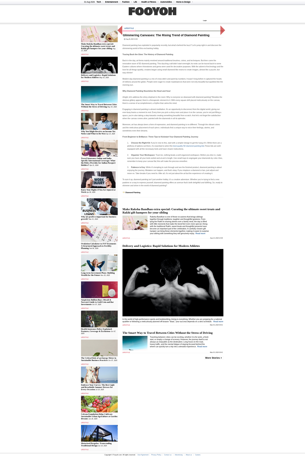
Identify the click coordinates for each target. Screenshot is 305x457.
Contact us (168, 455)
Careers (198, 455)
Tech (99, 2)
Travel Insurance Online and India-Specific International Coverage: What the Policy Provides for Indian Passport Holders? (98, 161)
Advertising (179, 455)
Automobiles (166, 2)
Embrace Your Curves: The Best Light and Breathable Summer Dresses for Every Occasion (97, 387)
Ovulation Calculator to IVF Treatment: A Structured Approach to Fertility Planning (98, 246)
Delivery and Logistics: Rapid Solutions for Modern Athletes (98, 76)
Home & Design (183, 2)
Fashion (126, 2)
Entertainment (111, 2)
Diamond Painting (132, 192)
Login (205, 20)
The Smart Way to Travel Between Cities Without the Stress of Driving (99, 105)
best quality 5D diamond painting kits (188, 146)
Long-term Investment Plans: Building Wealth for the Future (98, 274)
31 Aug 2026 (89, 2)
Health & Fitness (148, 2)
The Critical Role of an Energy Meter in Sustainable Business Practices (98, 359)
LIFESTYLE (85, 54)
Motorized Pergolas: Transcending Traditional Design (96, 444)
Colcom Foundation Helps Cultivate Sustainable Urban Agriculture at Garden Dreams (99, 416)
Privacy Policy (156, 455)
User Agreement (143, 455)
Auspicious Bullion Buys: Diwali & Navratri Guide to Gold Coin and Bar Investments (97, 302)
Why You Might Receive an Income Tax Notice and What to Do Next (98, 132)
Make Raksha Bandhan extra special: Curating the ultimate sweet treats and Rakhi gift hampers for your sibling (98, 46)
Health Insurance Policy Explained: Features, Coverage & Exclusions (96, 330)
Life (135, 2)
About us (189, 455)
